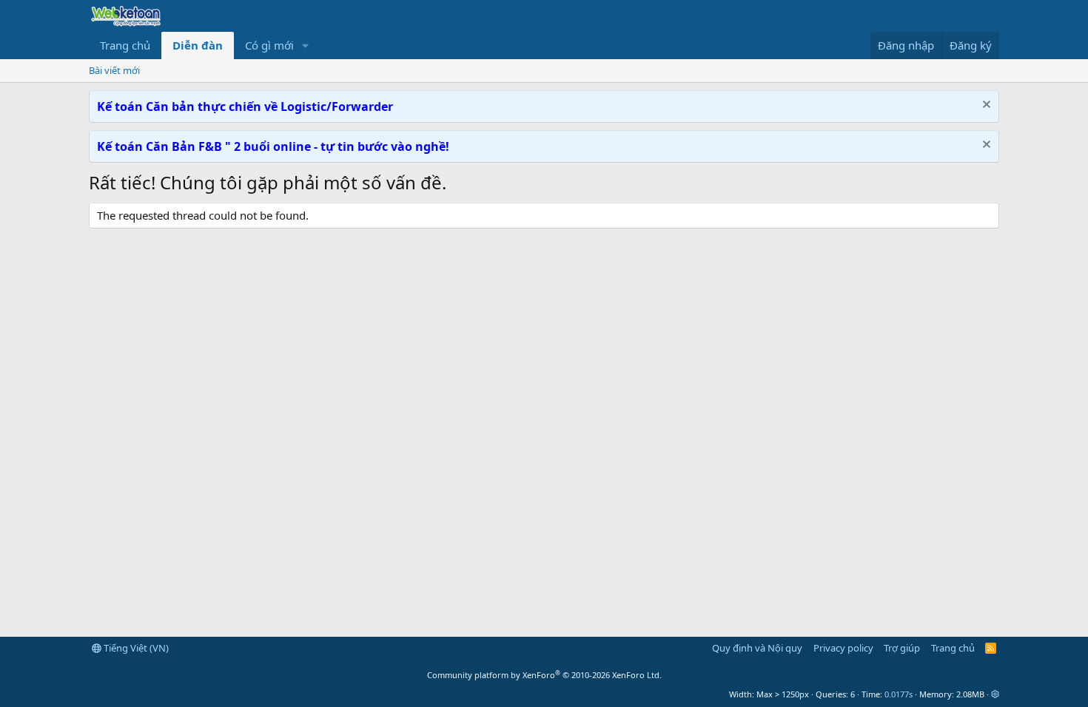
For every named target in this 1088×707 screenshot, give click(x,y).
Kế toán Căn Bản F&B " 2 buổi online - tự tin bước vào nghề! (273, 146)
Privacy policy (843, 647)
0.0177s (898, 694)
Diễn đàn (197, 45)
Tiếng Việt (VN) (135, 647)
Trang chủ (125, 45)
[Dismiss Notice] (984, 106)
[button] (305, 45)
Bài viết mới (114, 70)
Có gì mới (269, 45)
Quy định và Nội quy (757, 647)
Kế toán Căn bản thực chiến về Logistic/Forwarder (245, 106)
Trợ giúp (902, 647)
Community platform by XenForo (544, 674)
